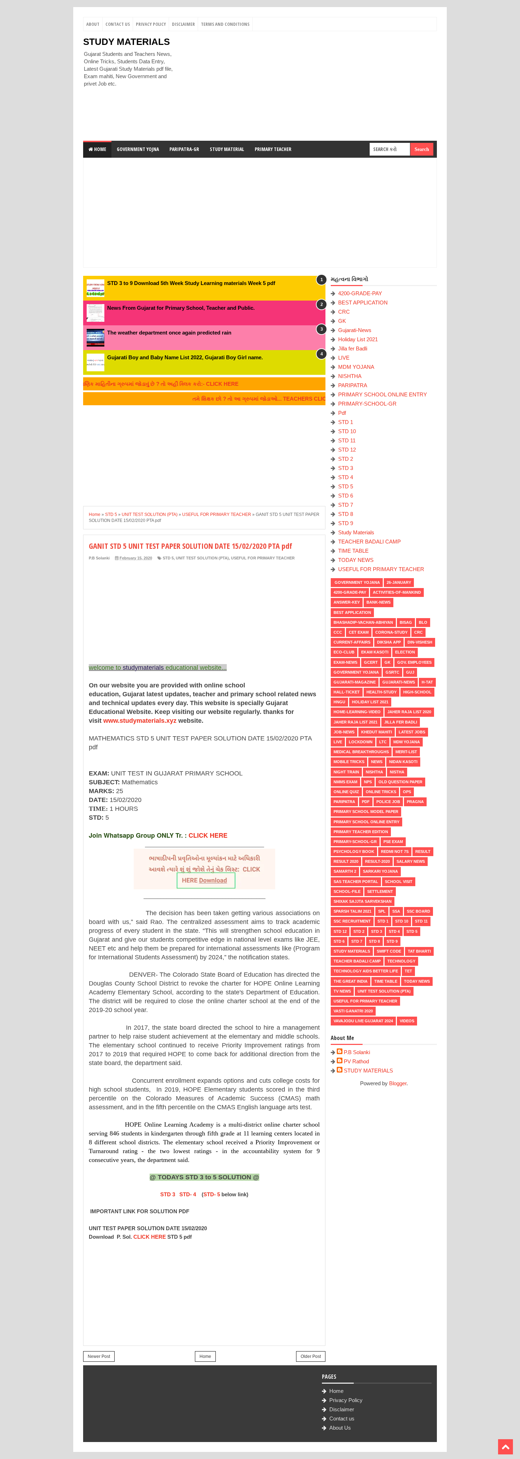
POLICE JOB (388, 802)
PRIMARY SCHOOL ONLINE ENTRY (382, 394)
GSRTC (392, 672)
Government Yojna (138, 149)
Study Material (227, 149)
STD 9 (345, 523)
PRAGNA (415, 802)
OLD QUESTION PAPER (400, 782)
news (376, 762)
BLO (423, 622)
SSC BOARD (418, 911)
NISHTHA (350, 376)
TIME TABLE (353, 551)
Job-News (344, 732)
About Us (340, 1428)
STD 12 (347, 450)
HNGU (339, 702)
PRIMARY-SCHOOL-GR (367, 404)
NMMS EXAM (345, 782)
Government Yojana (357, 582)
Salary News (411, 861)
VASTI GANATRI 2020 (353, 1011)
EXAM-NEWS (345, 662)
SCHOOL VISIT (398, 881)
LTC (383, 742)
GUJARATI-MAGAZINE (355, 682)
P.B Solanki (357, 1052)
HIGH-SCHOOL (417, 692)
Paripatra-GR (184, 149)
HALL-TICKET (347, 692)
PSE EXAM (393, 841)
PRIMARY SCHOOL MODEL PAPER (366, 811)
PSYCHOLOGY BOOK (354, 851)
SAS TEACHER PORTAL (356, 881)
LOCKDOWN (360, 742)
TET (408, 971)
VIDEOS (407, 1021)
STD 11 (347, 440)
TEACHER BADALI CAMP (369, 542)
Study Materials (356, 532)
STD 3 (167, 1194)
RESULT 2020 (346, 861)
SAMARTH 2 (345, 871)
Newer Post (99, 1356)
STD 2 (345, 459)
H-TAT (427, 682)
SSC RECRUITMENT (352, 921)
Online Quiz (346, 792)
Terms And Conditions (225, 24)
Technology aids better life (366, 971)
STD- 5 (211, 1194)
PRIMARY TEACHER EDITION (361, 832)
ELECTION (405, 652)
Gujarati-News (354, 330)
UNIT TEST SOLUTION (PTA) (202, 558)
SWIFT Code (389, 951)
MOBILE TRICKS (349, 762)
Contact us (341, 1419)
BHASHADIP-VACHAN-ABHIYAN (363, 622)
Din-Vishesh (420, 642)
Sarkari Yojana (380, 871)
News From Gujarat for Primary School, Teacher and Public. (181, 308)
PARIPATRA (352, 385)
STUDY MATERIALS (126, 41)
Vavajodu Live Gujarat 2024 (363, 1021)
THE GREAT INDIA (351, 981)
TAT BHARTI (419, 951)
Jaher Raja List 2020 (409, 712)
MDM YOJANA (356, 367)
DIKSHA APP (389, 642)
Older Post (311, 1356)
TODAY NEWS (356, 560)
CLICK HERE (208, 835)
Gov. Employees (414, 662)
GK (342, 321)
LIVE (343, 358)
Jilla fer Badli (352, 348)
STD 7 (345, 505)
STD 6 (345, 496)
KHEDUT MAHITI (376, 732)
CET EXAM (359, 632)
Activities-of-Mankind (397, 592)
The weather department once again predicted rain (169, 333)
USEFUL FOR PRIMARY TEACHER (263, 558)
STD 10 (347, 431)
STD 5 (168, 558)
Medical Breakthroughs (361, 752)
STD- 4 (187, 1194)
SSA (396, 911)
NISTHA (397, 772)
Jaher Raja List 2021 (355, 722)
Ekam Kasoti (374, 652)
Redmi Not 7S (395, 851)
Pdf (342, 413)
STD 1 (345, 422)
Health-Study (381, 692)
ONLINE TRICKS (381, 792)
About (92, 24)
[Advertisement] (308, 85)
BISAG (406, 622)
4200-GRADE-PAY (360, 293)
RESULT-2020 (377, 861)
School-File (347, 891)
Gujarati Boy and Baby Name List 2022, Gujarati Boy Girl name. (185, 357)
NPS (368, 782)
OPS (407, 792)
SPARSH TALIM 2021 (352, 911)
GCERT (371, 662)
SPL (382, 911)
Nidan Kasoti (403, 762)
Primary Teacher (273, 149)
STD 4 (345, 477)
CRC (344, 312)
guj (410, 672)
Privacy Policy (151, 24)
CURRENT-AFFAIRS (352, 642)
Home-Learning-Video (357, 712)
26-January (399, 582)
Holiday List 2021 (358, 339)
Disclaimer (183, 24)
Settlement (380, 891)
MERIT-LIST (406, 752)
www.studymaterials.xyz (140, 720)
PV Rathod (356, 1061)
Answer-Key (347, 602)
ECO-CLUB (344, 652)
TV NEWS (342, 991)
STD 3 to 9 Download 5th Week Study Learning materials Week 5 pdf (191, 283)
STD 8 (345, 514)
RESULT (423, 851)
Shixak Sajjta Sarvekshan (363, 901)
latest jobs (412, 732)
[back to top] (505, 1446)
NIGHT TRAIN (346, 772)
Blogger (397, 1083)
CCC (338, 632)
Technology (401, 961)
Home (99, 149)
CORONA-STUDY (391, 632)
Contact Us (117, 24)
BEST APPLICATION (363, 303)
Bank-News (378, 602)
